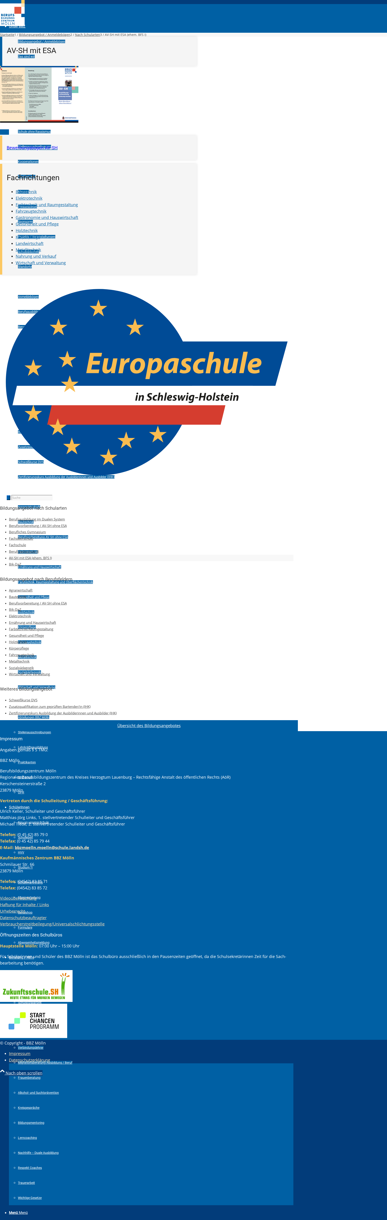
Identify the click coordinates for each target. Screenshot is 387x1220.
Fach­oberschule (21, 538)
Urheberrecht (12, 911)
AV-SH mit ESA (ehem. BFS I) (30, 558)
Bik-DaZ (15, 564)
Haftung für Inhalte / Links (24, 904)
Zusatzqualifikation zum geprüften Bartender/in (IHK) (49, 706)
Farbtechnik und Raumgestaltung (47, 204)
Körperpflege (28, 237)
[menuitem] (151, 11)
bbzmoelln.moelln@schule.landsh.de (52, 847)
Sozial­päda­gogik (21, 667)
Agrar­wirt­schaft (20, 590)
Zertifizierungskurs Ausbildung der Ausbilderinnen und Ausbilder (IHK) (63, 713)
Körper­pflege (19, 648)
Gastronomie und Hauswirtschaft (47, 217)
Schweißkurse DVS (23, 700)
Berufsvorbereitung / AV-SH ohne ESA (38, 525)
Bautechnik (26, 191)
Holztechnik (27, 230)
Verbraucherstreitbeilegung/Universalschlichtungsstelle (52, 924)
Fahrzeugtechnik (31, 211)
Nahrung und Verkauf (36, 256)
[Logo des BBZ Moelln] (12, 24)
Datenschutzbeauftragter (23, 917)
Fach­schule (17, 545)
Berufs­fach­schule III (24, 551)
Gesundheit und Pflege (37, 224)
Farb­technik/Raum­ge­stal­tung (31, 629)
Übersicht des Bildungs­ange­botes (149, 725)
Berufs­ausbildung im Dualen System (37, 519)
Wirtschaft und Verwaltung (41, 262)
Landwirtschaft (29, 243)
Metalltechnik (28, 249)
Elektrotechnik (29, 198)
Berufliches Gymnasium (27, 532)
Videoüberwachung (18, 898)
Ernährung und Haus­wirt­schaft (32, 622)
